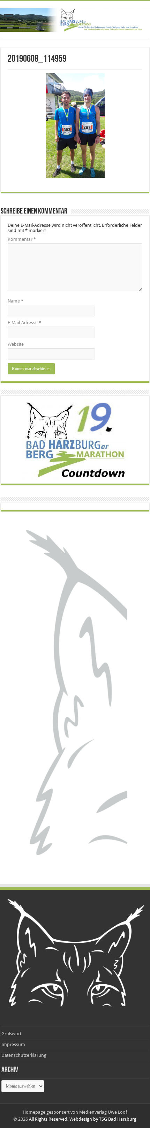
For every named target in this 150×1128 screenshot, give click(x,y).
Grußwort (11, 1033)
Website (16, 344)
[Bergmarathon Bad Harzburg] (75, 20)
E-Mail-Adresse (24, 322)
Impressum (13, 1044)
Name (15, 301)
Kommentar (22, 239)
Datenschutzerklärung (23, 1055)
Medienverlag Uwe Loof (103, 1112)
